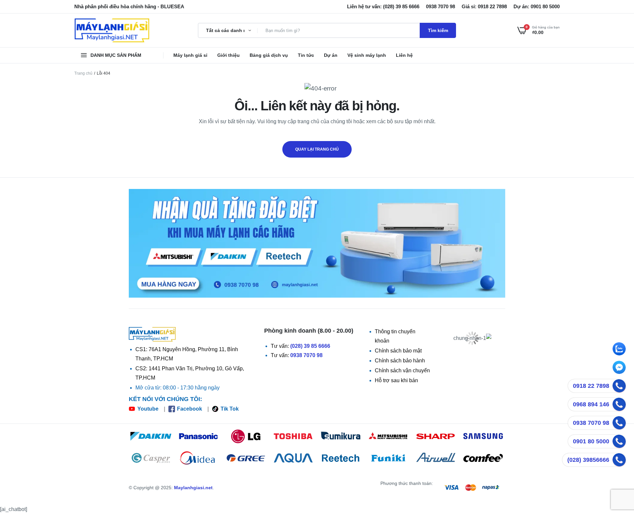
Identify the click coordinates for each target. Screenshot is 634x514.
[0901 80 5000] (619, 441)
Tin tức (306, 55)
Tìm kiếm (438, 30)
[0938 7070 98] (619, 422)
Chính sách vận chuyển (402, 370)
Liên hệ (404, 55)
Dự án (330, 55)
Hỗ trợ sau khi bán (396, 380)
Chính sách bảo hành (400, 360)
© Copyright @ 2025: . (171, 487)
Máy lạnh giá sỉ (190, 55)
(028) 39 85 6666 (310, 346)
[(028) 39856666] (619, 459)
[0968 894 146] (619, 404)
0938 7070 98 (306, 355)
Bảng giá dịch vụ (269, 55)
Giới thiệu (228, 55)
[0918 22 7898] (619, 385)
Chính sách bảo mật (398, 350)
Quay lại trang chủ (317, 149)
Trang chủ (83, 73)
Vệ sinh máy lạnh (366, 55)
